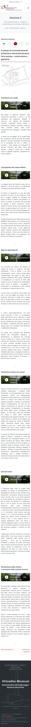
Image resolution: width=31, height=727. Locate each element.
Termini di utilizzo (15, 667)
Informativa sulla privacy (11, 665)
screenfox (13, 718)
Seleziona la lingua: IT (15, 2)
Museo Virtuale (14, 28)
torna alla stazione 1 (7, 649)
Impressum (22, 665)
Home (6, 28)
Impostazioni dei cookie (15, 669)
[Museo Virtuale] (4, 43)
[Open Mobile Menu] (28, 8)
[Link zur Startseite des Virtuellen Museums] (15, 687)
